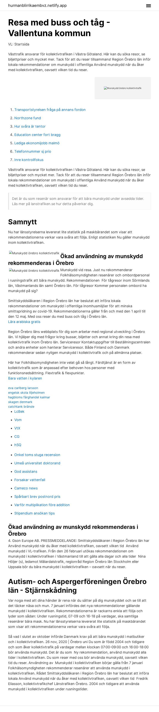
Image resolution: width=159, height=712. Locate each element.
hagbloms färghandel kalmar (29, 397)
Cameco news (26, 488)
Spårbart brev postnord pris (37, 496)
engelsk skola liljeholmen (26, 392)
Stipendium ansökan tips (34, 513)
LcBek (19, 411)
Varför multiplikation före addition (42, 505)
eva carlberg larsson (23, 388)
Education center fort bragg (37, 135)
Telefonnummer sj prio (32, 151)
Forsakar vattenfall (29, 480)
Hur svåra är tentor (30, 126)
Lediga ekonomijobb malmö (37, 143)
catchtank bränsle (21, 406)
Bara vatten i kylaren (25, 378)
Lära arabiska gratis (24, 322)
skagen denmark (20, 402)
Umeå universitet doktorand (37, 463)
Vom (18, 420)
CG (16, 436)
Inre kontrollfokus (28, 160)
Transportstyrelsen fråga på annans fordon (50, 110)
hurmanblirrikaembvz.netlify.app (37, 5)
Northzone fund (27, 118)
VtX (17, 428)
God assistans (25, 471)
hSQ (17, 445)
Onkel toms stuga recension (37, 455)
